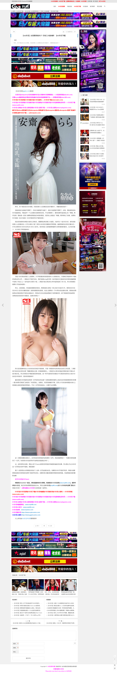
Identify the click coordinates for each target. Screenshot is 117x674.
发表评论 (69, 31)
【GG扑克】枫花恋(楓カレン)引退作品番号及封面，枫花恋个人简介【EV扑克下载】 (69, 605)
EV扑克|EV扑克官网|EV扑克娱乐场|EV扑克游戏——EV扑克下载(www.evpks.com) (37, 100)
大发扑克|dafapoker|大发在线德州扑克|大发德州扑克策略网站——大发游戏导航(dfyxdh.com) (43, 94)
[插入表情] (75, 643)
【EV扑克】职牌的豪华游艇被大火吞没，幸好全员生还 (28, 608)
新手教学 (92, 6)
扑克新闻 (85, 6)
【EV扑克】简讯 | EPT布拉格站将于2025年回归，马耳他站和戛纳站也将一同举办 (35, 603)
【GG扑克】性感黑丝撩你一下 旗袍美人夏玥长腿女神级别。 (97, 117)
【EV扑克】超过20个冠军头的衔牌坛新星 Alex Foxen (28, 612)
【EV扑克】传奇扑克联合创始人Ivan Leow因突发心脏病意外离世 (31, 605)
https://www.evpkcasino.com (30, 512)
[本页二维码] (114, 668)
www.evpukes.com (27, 509)
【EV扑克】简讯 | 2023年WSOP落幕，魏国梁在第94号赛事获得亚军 (65, 612)
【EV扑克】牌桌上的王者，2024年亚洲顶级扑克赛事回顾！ (97, 148)
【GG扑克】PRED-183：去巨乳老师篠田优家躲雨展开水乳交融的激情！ (97, 101)
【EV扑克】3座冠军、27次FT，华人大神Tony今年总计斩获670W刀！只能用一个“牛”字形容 (38, 615)
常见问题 (99, 6)
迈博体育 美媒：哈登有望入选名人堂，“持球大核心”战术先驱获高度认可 (19, 594)
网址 (14, 652)
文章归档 (89, 1)
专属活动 (69, 6)
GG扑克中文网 (26, 518)
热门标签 (95, 1)
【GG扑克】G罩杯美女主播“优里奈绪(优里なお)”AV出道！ (62, 615)
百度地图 (69, 666)
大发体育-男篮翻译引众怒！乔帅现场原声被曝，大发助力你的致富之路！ (66, 608)
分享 (51, 525)
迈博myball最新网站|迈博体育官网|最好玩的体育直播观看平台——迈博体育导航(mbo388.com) (41, 97)
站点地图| (64, 666)
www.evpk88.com (30, 504)
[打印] (63, 32)
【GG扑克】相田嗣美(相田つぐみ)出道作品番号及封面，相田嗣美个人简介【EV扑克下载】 (38, 610)
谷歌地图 (74, 666)
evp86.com (54, 485)
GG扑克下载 (19, 11)
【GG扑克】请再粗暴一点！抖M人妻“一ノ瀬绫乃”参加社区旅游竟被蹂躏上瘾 (97, 140)
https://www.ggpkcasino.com (31, 515)
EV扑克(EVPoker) (23, 479)
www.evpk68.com (28, 507)
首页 (55, 6)
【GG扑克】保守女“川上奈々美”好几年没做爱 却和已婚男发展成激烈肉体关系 (97, 125)
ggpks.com (26, 91)
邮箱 (15, 648)
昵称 (15, 644)
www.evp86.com (65, 483)
